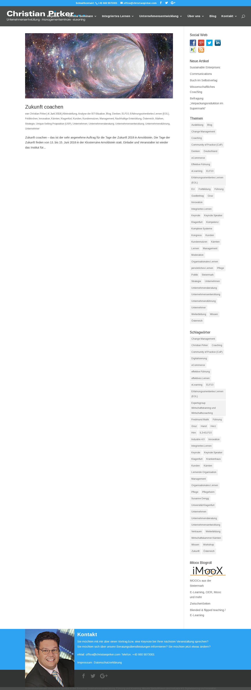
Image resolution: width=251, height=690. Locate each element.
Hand (204, 426)
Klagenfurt (66, 118)
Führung (219, 189)
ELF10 (125, 113)
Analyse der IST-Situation (91, 113)
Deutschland (210, 151)
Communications (201, 73)
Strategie (30, 123)
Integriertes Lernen (116, 16)
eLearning (196, 171)
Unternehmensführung (157, 123)
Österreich (148, 118)
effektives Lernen (200, 378)
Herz (213, 426)
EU (193, 189)
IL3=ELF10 (206, 432)
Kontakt (227, 16)
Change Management (203, 131)
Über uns (193, 16)
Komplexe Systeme (201, 228)
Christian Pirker (38, 113)
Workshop (208, 544)
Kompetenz (212, 222)
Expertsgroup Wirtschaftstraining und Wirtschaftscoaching (203, 408)
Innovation (44, 118)
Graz (210, 195)
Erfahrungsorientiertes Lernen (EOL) (149, 113)
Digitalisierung (199, 358)
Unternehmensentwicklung (158, 16)
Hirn (193, 432)
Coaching (196, 138)
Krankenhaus (213, 459)
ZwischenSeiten (200, 603)
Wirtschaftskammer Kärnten (206, 538)
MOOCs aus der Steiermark (200, 583)
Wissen (214, 314)
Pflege (220, 268)
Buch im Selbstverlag (203, 80)
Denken (116, 113)
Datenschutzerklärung (108, 662)
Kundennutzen (90, 118)
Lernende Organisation (203, 472)
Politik (194, 274)
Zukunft (195, 551)
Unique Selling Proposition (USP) (53, 123)
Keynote (53, 16)
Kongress (196, 235)
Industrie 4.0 (198, 439)
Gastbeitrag (197, 195)
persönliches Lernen (202, 268)
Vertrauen (196, 531)
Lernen (195, 248)
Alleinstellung (70, 113)
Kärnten (55, 118)
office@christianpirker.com (103, 654)
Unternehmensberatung (101, 123)
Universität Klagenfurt (202, 505)
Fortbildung (205, 189)
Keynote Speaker (213, 215)
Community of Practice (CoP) (207, 144)
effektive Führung (200, 371)
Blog (212, 16)
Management (107, 118)
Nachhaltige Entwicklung (128, 118)
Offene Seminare (80, 16)
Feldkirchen (31, 118)
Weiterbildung (198, 314)
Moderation (197, 255)
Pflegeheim (208, 492)
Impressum (84, 662)
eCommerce (198, 158)
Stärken (159, 118)
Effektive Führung (200, 164)
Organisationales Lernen (204, 261)
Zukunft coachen (44, 107)
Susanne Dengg (200, 498)
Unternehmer (32, 128)
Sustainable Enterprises (205, 67)
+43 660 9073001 (107, 3)
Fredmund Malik (200, 419)
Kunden (77, 118)
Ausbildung (197, 125)
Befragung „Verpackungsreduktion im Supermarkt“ (206, 103)
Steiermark (208, 274)
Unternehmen (80, 123)
